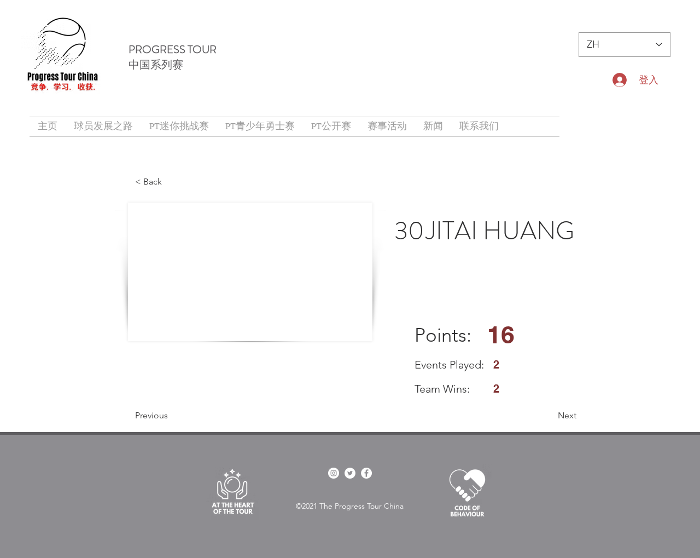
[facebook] (333, 473)
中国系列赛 (156, 65)
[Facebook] (366, 473)
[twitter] (350, 473)
